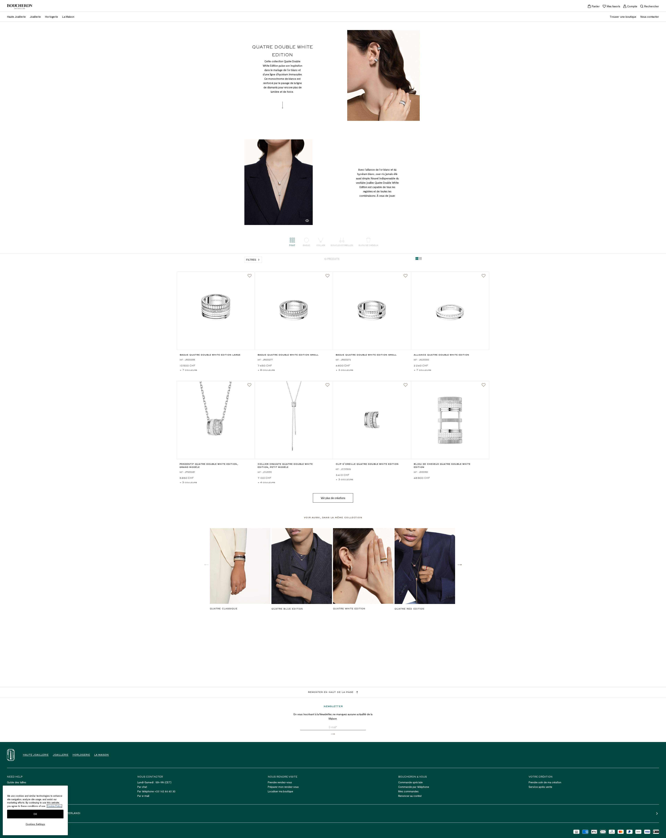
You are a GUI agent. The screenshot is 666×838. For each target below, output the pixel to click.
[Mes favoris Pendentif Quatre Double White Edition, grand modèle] (249, 385)
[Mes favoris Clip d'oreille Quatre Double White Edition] (405, 385)
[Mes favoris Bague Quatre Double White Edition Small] (327, 276)
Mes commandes (408, 791)
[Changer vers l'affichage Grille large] (420, 259)
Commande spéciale (410, 782)
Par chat (142, 786)
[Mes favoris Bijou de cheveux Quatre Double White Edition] (483, 385)
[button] (459, 564)
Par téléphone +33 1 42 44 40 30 (156, 791)
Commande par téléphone (413, 786)
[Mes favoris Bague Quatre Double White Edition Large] (249, 276)
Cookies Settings (35, 824)
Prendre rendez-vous (280, 782)
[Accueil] (11, 755)
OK (35, 814)
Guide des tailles (16, 782)
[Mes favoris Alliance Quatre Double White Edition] (483, 276)
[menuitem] (593, 6)
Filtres (251, 259)
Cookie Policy (54, 806)
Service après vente (540, 786)
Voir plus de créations (333, 497)
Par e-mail (143, 795)
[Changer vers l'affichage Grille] (417, 259)
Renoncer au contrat (410, 795)
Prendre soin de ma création (545, 782)
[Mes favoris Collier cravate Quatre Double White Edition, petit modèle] (327, 385)
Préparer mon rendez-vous (283, 786)
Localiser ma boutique (280, 791)
